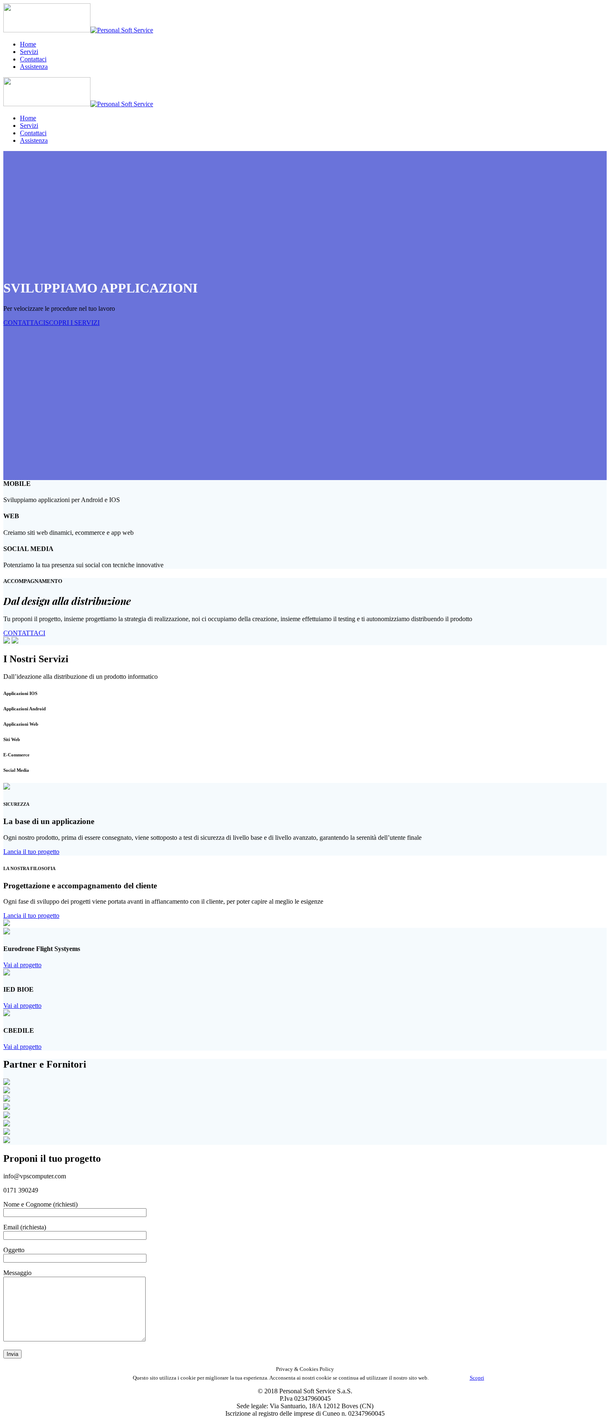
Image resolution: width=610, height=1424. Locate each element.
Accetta (449, 1378)
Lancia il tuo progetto (31, 851)
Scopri (477, 1378)
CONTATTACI (24, 322)
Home (28, 44)
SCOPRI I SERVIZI (72, 322)
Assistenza (34, 66)
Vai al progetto (22, 964)
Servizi (29, 51)
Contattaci (33, 59)
